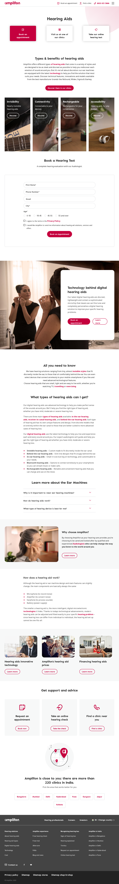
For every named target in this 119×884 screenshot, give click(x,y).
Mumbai (36, 796)
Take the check (59, 728)
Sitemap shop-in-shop (62, 874)
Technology (9, 850)
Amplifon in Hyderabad (97, 850)
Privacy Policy (53, 221)
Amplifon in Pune (95, 855)
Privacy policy (11, 874)
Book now (22, 728)
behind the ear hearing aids (73, 419)
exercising (71, 386)
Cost (6, 855)
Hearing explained (67, 841)
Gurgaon (87, 796)
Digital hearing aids (12, 845)
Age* (25, 211)
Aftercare (36, 845)
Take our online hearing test (96, 36)
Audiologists (79, 543)
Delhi (48, 796)
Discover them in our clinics (59, 88)
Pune (74, 796)
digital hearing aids (36, 434)
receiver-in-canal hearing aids (42, 419)
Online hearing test (68, 855)
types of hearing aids (52, 416)
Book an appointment (23, 36)
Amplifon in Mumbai (96, 841)
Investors (83, 820)
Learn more (69, 555)
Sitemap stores (40, 874)
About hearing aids (12, 836)
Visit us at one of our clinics (59, 36)
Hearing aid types (11, 841)
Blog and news (38, 855)
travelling (59, 386)
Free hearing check (40, 836)
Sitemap (26, 874)
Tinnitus (63, 845)
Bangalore (21, 796)
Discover (13, 115)
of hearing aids (58, 64)
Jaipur (99, 796)
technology (55, 73)
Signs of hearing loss (68, 836)
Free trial (36, 841)
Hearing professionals (53, 820)
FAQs (34, 850)
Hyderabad (61, 796)
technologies (29, 611)
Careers (71, 820)
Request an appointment (70, 850)
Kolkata (59, 804)
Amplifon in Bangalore (97, 836)
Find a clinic (97, 728)
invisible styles (79, 371)
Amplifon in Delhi (95, 845)
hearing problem (85, 614)
